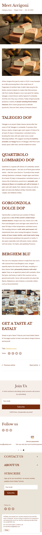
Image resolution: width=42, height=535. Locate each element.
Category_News (7, 10)
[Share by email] (20, 353)
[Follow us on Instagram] (10, 430)
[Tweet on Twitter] (16, 353)
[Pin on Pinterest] (13, 353)
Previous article (9, 365)
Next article (34, 365)
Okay (6, 530)
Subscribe (21, 407)
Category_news (11, 348)
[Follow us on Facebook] (3, 430)
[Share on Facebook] (9, 353)
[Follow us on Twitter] (7, 430)
